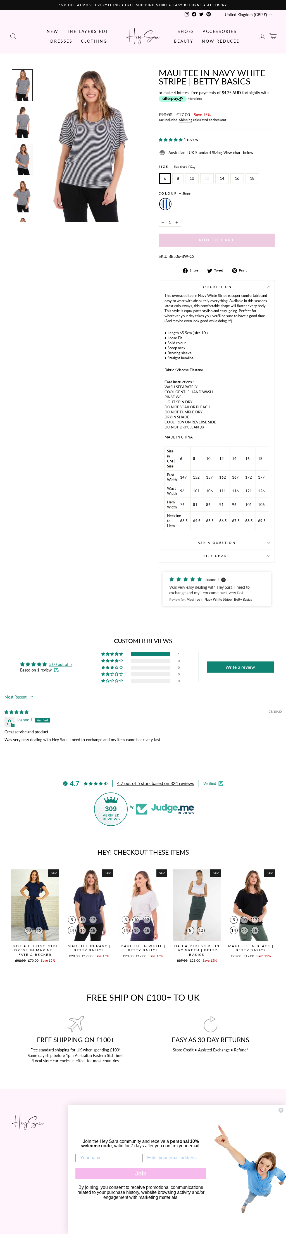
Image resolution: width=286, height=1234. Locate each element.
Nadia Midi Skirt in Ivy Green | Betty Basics (197, 950)
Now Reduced (221, 41)
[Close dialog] (281, 1110)
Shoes (186, 31)
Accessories (220, 31)
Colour (174, 193)
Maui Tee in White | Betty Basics (143, 948)
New (52, 31)
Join (141, 1173)
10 (192, 178)
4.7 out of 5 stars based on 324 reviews (155, 783)
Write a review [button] (240, 667)
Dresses (61, 41)
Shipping (185, 120)
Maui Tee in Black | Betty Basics (251, 948)
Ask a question (217, 542)
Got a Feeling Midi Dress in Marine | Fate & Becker (35, 950)
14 (222, 178)
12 (207, 178)
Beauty (184, 41)
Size (173, 166)
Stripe (165, 204)
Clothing (94, 41)
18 (252, 178)
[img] (16, 712)
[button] (171, 139)
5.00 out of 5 (60, 664)
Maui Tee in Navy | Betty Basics (89, 948)
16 (237, 178)
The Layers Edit (89, 31)
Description (217, 287)
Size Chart (217, 555)
